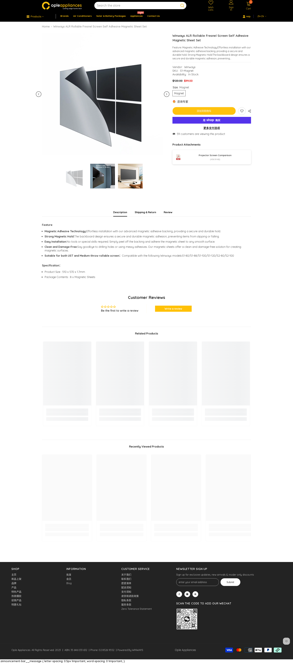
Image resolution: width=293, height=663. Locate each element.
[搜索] (140, 5)
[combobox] (136, 5)
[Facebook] (179, 594)
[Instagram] (187, 594)
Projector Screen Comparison (215, 155)
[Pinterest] (195, 594)
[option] (102, 94)
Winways (189, 67)
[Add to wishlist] (242, 111)
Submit (230, 582)
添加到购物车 (204, 110)
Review (168, 212)
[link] (67, 414)
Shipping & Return (145, 212)
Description (120, 212)
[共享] (248, 111)
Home (46, 26)
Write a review (173, 308)
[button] (38, 94)
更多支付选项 (211, 128)
